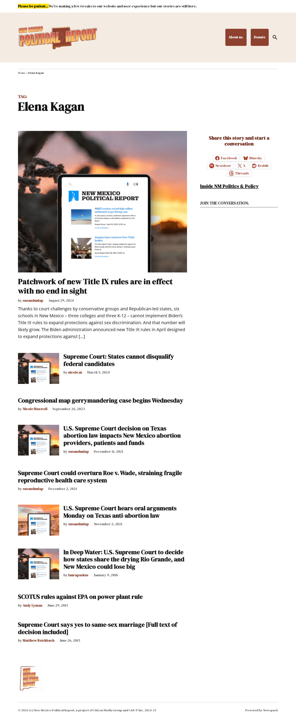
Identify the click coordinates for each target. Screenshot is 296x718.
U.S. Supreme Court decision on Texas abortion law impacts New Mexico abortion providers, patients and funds (122, 435)
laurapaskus (78, 575)
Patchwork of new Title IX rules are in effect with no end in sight (95, 286)
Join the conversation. (224, 203)
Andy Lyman (32, 605)
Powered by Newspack (261, 710)
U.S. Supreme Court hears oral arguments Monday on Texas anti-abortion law (120, 512)
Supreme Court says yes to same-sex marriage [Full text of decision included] (97, 628)
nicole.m (75, 372)
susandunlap (33, 300)
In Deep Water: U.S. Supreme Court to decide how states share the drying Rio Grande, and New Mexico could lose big (123, 559)
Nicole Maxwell (35, 408)
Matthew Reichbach (38, 640)
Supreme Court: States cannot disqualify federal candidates (118, 360)
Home (21, 73)
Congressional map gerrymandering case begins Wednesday (100, 400)
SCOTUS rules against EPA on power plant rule (80, 596)
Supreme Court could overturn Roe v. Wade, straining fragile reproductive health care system (100, 476)
